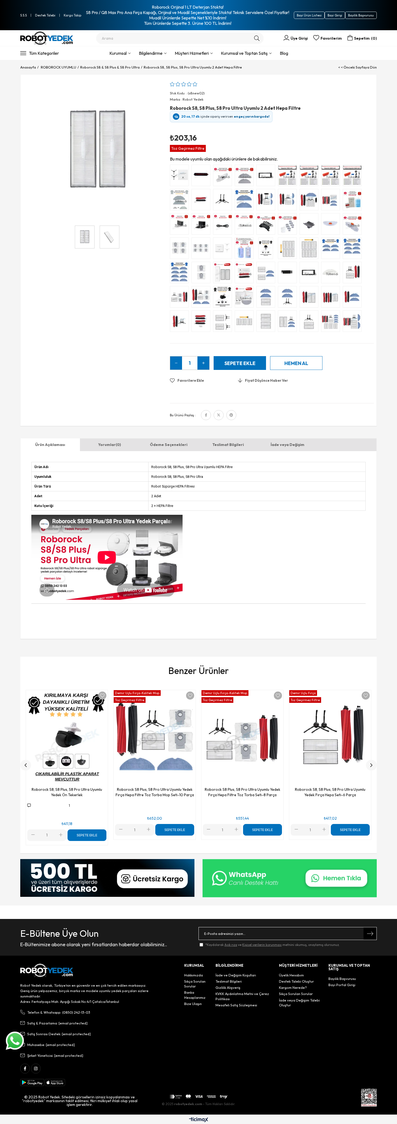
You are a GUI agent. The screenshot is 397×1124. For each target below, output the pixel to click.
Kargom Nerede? (293, 987)
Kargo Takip (72, 15)
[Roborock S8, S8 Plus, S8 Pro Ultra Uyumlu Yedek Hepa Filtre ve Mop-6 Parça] (267, 274)
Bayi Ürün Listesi (309, 15)
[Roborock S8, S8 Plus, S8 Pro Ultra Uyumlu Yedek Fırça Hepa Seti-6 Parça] (353, 274)
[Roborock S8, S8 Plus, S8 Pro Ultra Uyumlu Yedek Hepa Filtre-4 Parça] (267, 322)
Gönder (370, 933)
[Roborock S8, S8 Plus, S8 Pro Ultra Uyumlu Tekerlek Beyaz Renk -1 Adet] (267, 249)
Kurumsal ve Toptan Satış (244, 53)
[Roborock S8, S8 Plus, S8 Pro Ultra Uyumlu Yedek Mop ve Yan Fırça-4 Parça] (289, 298)
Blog (284, 53)
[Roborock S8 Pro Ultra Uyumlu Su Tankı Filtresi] (310, 225)
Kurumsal (118, 53)
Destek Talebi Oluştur (296, 981)
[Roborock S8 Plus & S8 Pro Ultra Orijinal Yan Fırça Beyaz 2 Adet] (224, 249)
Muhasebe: (51, 1045)
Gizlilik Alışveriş (228, 987)
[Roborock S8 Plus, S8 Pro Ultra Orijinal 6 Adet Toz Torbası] (289, 225)
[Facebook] (25, 1069)
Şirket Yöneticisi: (55, 1055)
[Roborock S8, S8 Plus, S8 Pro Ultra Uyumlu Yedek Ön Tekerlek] (224, 298)
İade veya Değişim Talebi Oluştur (299, 1002)
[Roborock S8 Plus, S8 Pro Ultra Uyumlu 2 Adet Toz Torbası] (202, 274)
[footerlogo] (46, 970)
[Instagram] (36, 1069)
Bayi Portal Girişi (341, 985)
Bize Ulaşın (193, 1004)
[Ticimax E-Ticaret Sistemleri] (198, 1120)
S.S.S (23, 15)
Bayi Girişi (335, 15)
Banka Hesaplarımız (195, 994)
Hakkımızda (193, 975)
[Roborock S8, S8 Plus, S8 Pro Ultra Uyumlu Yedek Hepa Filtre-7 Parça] (245, 322)
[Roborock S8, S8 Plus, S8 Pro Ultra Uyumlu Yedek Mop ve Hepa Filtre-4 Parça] (267, 298)
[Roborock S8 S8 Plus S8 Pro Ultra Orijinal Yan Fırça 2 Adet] (180, 177)
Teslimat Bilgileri (228, 444)
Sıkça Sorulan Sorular (195, 983)
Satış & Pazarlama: (57, 1023)
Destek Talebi (45, 15)
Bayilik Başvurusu (361, 15)
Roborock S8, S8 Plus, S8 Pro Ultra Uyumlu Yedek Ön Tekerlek (67, 792)
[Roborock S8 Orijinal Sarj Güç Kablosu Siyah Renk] (224, 225)
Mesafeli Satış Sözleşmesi (236, 1005)
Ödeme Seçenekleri (168, 444)
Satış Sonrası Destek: (59, 1034)
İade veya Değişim (287, 444)
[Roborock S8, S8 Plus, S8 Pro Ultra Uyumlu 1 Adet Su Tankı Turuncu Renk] (332, 225)
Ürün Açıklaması (50, 444)
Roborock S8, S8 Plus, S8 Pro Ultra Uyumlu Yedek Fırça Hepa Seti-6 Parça (330, 792)
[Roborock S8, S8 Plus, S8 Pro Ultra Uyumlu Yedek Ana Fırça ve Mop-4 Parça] (353, 298)
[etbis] (369, 1097)
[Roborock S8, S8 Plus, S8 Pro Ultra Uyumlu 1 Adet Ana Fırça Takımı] (202, 201)
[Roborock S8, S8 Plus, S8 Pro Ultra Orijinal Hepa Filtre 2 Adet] (224, 274)
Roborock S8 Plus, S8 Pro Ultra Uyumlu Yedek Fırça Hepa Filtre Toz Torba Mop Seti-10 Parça (155, 792)
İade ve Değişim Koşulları (236, 975)
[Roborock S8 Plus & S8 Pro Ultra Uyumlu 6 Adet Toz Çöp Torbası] (202, 249)
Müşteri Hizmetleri (192, 53)
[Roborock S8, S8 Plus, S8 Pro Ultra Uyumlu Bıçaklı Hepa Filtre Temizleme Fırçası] (289, 274)
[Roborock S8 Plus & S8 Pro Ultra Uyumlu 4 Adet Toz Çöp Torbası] (180, 249)
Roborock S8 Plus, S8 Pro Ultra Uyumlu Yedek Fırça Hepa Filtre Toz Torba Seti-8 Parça (242, 792)
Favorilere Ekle (102, 696)
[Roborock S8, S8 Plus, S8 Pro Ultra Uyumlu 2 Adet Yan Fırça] (224, 201)
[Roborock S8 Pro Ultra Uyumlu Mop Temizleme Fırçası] (202, 177)
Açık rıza (230, 945)
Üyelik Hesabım (291, 975)
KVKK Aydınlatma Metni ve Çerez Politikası (242, 996)
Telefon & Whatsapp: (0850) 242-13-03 (58, 1012)
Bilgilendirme (151, 53)
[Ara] (257, 38)
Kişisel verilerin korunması (262, 945)
